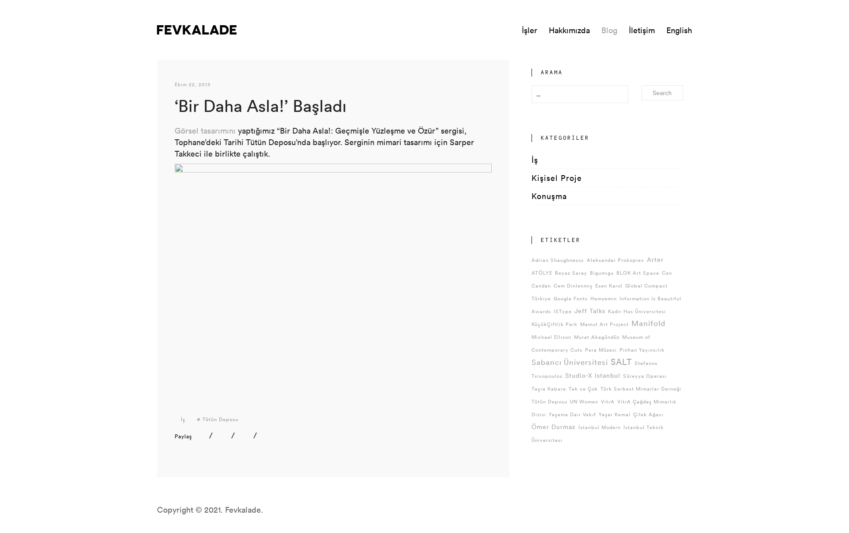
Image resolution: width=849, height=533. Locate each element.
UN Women (584, 401)
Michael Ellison (551, 337)
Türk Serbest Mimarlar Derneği (640, 388)
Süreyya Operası (645, 376)
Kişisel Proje (557, 178)
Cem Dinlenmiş (573, 285)
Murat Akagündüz (597, 337)
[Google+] (267, 435)
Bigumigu (602, 272)
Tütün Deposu (220, 419)
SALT (621, 361)
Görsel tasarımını (205, 130)
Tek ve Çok (583, 388)
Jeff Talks (589, 311)
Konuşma (549, 196)
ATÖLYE (542, 272)
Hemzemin (603, 298)
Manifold (648, 323)
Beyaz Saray (571, 272)
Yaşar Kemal (615, 414)
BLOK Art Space (637, 272)
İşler (529, 30)
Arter (655, 259)
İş (183, 419)
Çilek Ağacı (648, 414)
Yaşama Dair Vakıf (572, 414)
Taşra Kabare (549, 388)
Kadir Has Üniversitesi (637, 311)
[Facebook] (223, 435)
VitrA (608, 401)
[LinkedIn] (201, 435)
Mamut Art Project (604, 324)
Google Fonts (571, 298)
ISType (563, 311)
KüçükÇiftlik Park (554, 324)
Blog (609, 30)
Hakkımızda (569, 30)
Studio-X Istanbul (592, 375)
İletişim (642, 30)
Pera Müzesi (601, 349)
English (679, 30)
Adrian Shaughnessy (558, 260)
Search (662, 92)
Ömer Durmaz (554, 426)
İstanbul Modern (599, 427)
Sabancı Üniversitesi (570, 362)
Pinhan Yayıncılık (642, 349)
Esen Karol (609, 285)
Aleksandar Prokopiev (615, 260)
